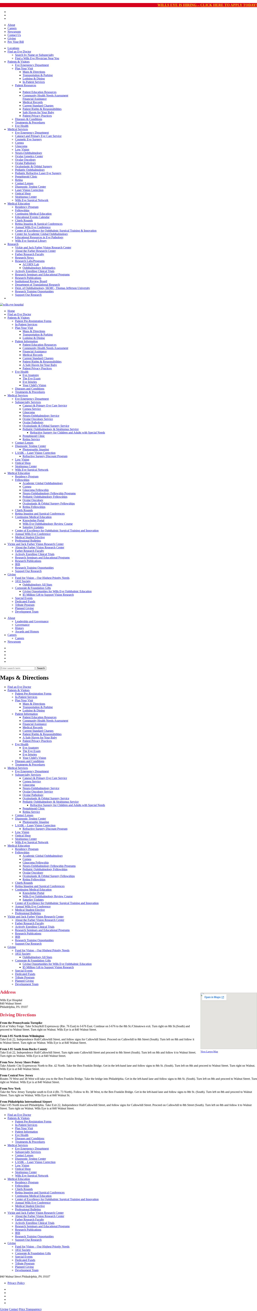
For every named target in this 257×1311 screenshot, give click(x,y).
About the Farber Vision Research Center (39, 547)
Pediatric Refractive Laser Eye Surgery (38, 173)
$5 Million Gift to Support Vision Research (48, 594)
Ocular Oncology (25, 159)
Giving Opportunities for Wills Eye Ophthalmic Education (57, 591)
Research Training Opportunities (34, 291)
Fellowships (22, 210)
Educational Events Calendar (32, 217)
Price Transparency (30, 1309)
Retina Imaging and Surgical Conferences (40, 513)
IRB (17, 564)
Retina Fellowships (34, 506)
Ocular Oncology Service (38, 419)
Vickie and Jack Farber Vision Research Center (43, 247)
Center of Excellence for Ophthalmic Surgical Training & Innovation (56, 230)
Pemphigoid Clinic (26, 176)
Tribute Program (24, 604)
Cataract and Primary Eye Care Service (38, 136)
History (19, 628)
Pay (16, 41)
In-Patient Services (34, 82)
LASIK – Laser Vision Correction (35, 452)
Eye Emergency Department (32, 65)
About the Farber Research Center (35, 250)
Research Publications (28, 277)
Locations (13, 48)
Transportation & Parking (38, 75)
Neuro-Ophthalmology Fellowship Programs (49, 493)
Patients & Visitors (19, 61)
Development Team (26, 611)
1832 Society (23, 581)
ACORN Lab (31, 264)
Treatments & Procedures (30, 122)
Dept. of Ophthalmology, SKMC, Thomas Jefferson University (52, 288)
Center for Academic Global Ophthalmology (41, 234)
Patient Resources (25, 85)
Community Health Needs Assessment (45, 95)
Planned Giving (24, 608)
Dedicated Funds (25, 601)
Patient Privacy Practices (37, 115)
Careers (12, 28)
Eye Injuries (30, 381)
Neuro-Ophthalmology (28, 152)
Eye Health (21, 125)
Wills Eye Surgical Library (31, 240)
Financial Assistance (35, 98)
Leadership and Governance (32, 621)
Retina (19, 179)
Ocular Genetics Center (29, 156)
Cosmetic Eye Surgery (28, 139)
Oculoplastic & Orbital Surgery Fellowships (49, 503)
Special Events (24, 598)
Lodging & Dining (34, 78)
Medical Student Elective (30, 537)
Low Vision (22, 149)
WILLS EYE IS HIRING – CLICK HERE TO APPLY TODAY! (207, 5)
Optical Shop (23, 193)
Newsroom (14, 31)
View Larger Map (209, 1051)
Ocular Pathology (25, 163)
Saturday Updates (33, 527)
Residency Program (26, 207)
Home (11, 311)
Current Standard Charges (38, 105)
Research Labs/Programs (30, 261)
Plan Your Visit (24, 68)
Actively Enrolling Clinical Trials (34, 271)
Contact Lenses (24, 183)
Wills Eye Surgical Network (31, 200)
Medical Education (19, 203)
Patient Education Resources (39, 92)
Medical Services (18, 129)
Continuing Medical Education (33, 213)
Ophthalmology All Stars (37, 584)
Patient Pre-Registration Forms (33, 321)
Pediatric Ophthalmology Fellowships (45, 496)
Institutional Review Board (31, 281)
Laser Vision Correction (29, 190)
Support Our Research (28, 294)
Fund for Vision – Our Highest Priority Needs (42, 577)
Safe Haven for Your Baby (38, 112)
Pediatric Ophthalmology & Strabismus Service (51, 429)
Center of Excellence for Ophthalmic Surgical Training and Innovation (57, 530)
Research (13, 244)
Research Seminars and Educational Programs (42, 274)
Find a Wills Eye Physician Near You (37, 58)
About (11, 24)
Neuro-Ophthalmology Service (41, 415)
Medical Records (33, 102)
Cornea (19, 142)
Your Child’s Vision (34, 385)
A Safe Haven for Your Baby (40, 365)
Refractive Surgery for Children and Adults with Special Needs (67, 432)
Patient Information (26, 341)
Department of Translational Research (37, 284)
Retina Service (31, 439)
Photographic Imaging (36, 449)
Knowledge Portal (33, 520)
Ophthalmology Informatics (39, 267)
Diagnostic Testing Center (30, 186)
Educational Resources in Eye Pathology (39, 237)
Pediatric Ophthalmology (30, 169)
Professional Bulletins (28, 540)
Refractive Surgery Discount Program (45, 456)
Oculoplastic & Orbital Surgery (33, 166)
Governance (22, 624)
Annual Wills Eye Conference (33, 227)
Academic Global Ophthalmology (43, 483)
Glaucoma (21, 146)
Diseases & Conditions (28, 119)
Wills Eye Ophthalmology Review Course (48, 523)
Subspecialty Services (28, 402)
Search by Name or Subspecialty (34, 54)
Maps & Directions (34, 71)
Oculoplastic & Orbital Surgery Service (46, 425)
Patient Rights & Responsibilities (42, 109)
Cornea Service (32, 408)
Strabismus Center (26, 196)
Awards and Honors (27, 631)
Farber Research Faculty (29, 254)
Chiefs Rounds (24, 220)
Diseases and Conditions (29, 388)
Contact (13, 1309)
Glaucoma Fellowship (36, 490)
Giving (12, 38)
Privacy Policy (16, 1283)
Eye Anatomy (31, 375)
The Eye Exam (31, 378)
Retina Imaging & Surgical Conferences (38, 223)
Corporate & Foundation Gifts (33, 588)
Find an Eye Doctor (19, 51)
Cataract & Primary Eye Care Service (45, 405)
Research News (24, 257)
